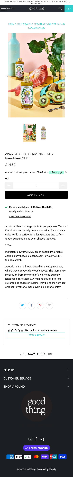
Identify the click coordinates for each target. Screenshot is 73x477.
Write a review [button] (36, 335)
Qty (7, 178)
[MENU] (2, 8)
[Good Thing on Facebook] (36, 440)
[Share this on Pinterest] (40, 305)
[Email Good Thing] (30, 440)
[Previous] (8, 76)
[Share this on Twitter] (22, 305)
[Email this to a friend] (49, 305)
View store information (20, 216)
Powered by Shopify (46, 469)
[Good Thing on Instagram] (42, 440)
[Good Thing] (36, 8)
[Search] (60, 8)
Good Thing (30, 469)
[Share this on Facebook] (31, 305)
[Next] (65, 76)
